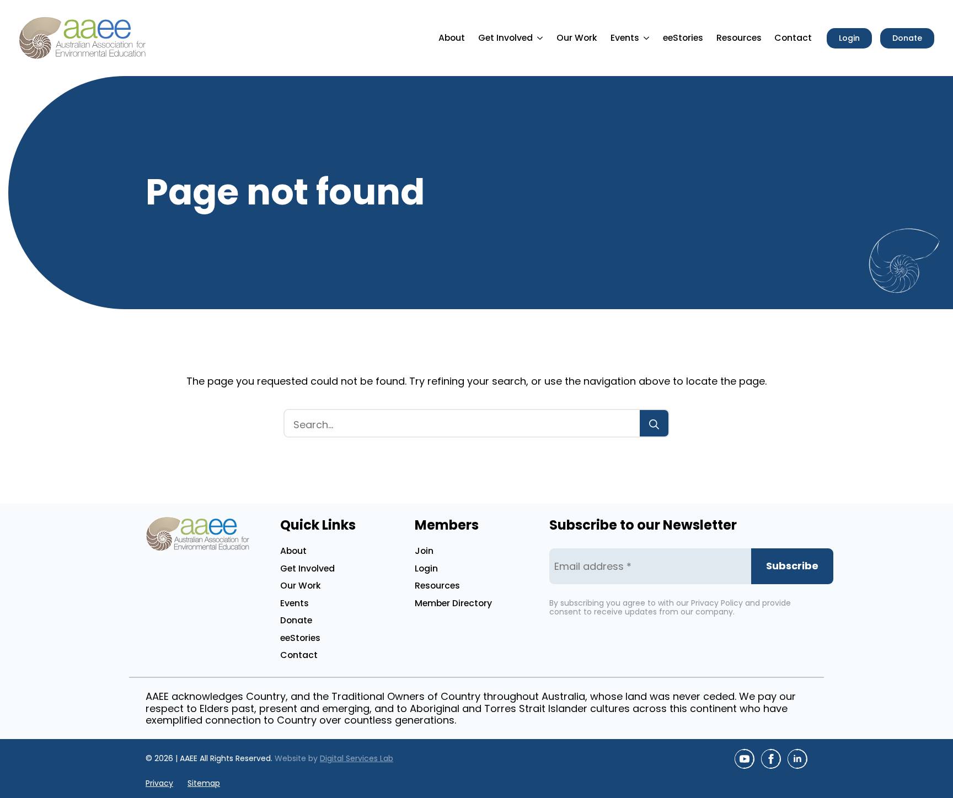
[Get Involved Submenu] (541, 38)
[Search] (654, 424)
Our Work (576, 37)
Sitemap (204, 783)
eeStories (683, 37)
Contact (793, 37)
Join (424, 550)
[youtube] (744, 759)
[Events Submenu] (648, 38)
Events (625, 37)
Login (426, 568)
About (451, 37)
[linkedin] (797, 759)
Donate (296, 620)
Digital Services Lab (356, 758)
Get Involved (505, 37)
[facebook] (771, 759)
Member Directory (453, 603)
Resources (739, 37)
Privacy (159, 783)
